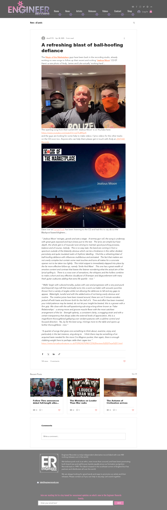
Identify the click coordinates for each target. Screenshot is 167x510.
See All (134, 374)
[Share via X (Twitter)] (48, 354)
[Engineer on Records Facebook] (136, 6)
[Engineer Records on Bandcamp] (147, 6)
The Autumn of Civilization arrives (117, 402)
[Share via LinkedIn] (54, 354)
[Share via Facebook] (42, 354)
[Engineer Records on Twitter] (144, 6)
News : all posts (36, 22)
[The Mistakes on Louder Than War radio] (83, 387)
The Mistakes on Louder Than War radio (83, 402)
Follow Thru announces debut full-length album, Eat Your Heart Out (46, 402)
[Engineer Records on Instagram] (140, 6)
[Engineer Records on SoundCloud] (151, 6)
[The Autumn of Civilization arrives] (120, 387)
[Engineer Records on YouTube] (133, 6)
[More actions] (124, 38)
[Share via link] (59, 354)
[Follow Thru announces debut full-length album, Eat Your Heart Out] (46, 387)
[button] (151, 11)
